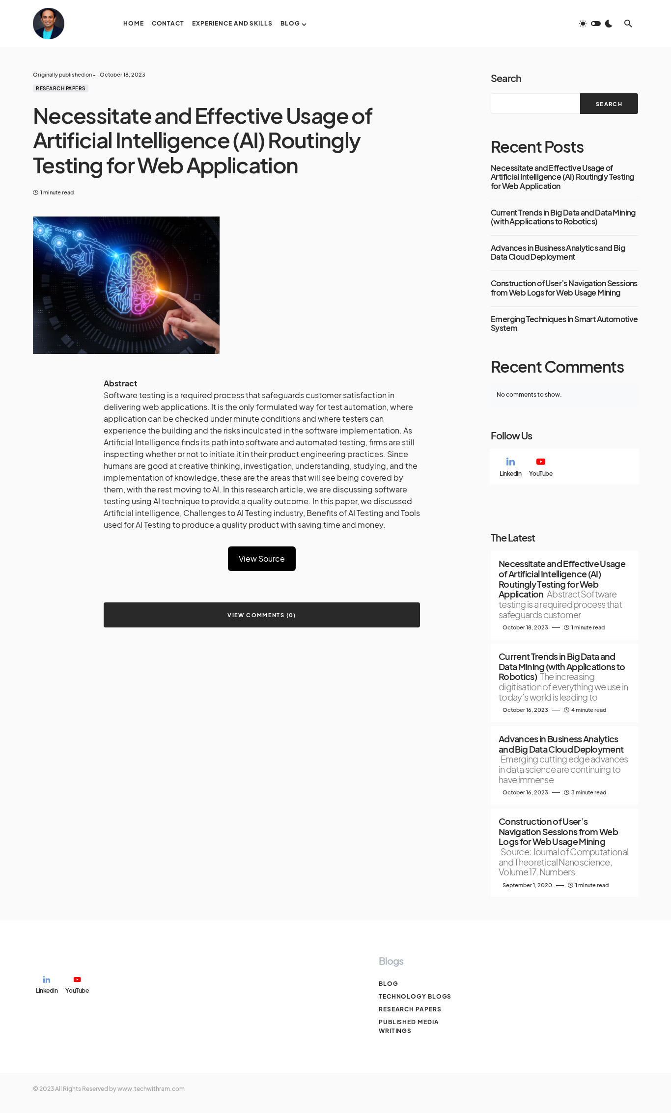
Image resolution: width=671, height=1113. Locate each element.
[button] (595, 23)
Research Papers (60, 88)
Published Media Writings (409, 1026)
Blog (388, 983)
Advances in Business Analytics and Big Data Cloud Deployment (558, 253)
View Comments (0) (261, 615)
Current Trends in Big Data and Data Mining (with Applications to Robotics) (563, 217)
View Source (262, 558)
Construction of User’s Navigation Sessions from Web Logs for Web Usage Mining (564, 288)
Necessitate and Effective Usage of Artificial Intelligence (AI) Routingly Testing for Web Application (562, 176)
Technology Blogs (415, 996)
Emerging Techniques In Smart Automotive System (564, 324)
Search (506, 78)
